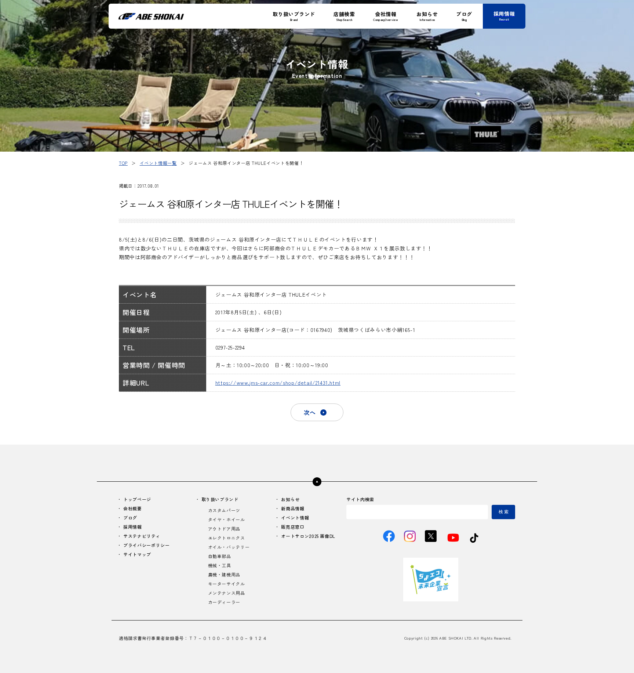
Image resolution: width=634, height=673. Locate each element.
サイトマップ (137, 554)
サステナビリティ (141, 536)
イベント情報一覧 (158, 163)
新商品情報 (292, 508)
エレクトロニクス (226, 537)
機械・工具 (219, 565)
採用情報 (132, 526)
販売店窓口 (292, 526)
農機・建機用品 (224, 574)
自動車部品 (219, 556)
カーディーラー (224, 602)
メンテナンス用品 (226, 593)
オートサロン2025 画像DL (308, 536)
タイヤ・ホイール (226, 519)
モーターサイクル (226, 583)
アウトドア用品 (224, 528)
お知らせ (290, 499)
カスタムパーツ (224, 510)
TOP (123, 163)
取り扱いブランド (219, 499)
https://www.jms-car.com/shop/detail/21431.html (277, 382)
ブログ (130, 517)
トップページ (137, 499)
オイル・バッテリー (229, 547)
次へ (310, 412)
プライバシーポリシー (146, 545)
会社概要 (132, 508)
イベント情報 (295, 517)
